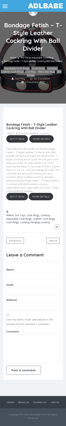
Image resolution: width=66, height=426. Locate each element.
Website (11, 300)
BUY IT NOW (17, 138)
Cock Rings (38, 68)
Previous (16, 240)
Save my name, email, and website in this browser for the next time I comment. (29, 322)
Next (52, 240)
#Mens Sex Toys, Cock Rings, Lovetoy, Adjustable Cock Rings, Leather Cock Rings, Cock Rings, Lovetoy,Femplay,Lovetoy (31, 219)
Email (9, 284)
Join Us (55, 402)
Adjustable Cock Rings (43, 57)
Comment (12, 331)
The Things (25, 57)
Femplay (52, 68)
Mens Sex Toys (46, 71)
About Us (23, 402)
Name (10, 269)
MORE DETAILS (41, 138)
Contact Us (39, 402)
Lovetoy (30, 71)
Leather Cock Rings (12, 71)
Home (13, 57)
